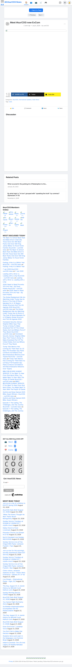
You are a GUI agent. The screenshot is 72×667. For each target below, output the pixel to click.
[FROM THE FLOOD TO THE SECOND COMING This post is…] (5, 213)
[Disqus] (36, 143)
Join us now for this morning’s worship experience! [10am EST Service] (14, 552)
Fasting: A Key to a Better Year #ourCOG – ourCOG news (14, 263)
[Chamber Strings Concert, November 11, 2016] (5, 230)
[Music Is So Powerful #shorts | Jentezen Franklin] (17, 213)
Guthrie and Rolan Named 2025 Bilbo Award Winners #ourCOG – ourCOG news (14, 394)
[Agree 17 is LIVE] (17, 224)
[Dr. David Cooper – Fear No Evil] (5, 219)
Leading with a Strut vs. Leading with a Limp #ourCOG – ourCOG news (13, 276)
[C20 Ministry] (11, 213)
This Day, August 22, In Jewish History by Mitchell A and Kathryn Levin (13, 617)
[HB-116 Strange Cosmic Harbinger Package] (22, 219)
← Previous (32, 15)
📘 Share (44, 108)
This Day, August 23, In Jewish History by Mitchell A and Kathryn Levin (13, 588)
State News (35, 99)
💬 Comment (27, 108)
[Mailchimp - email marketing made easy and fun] (13, 496)
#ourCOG (15, 99)
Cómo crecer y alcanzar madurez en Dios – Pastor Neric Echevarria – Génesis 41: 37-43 (14, 573)
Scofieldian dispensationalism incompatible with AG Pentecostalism (13, 609)
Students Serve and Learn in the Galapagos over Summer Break (13, 638)
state (10, 101)
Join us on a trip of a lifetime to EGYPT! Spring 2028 (14, 504)
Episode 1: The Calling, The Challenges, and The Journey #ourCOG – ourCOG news (13, 405)
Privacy (11, 661)
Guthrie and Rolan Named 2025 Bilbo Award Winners (14, 399)
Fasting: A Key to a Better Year (14, 266)
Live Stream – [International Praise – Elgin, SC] (12, 580)
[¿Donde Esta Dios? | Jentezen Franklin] (22, 213)
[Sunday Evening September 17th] (17, 219)
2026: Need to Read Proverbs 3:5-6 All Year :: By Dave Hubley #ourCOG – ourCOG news (13, 287)
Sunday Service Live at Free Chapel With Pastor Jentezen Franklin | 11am (13, 544)
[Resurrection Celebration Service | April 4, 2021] (11, 219)
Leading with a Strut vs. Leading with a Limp (13, 280)
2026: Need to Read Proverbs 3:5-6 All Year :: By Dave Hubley (13, 292)
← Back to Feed (36, 10)
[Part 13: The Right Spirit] (11, 224)
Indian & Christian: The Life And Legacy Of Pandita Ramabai (14, 643)
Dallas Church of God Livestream (10, 529)
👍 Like (12, 108)
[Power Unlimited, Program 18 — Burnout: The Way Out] (5, 224)
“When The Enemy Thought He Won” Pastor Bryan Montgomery (13, 516)
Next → (41, 15)
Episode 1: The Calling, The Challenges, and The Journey (13, 410)
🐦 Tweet (60, 108)
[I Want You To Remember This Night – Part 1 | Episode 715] (22, 224)
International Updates (25, 99)
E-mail (5, 482)
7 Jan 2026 (19, 271)
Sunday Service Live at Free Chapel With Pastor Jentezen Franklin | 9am (13, 566)
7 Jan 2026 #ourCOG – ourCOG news (11, 270)
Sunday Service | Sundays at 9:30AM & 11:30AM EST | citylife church (13, 523)
